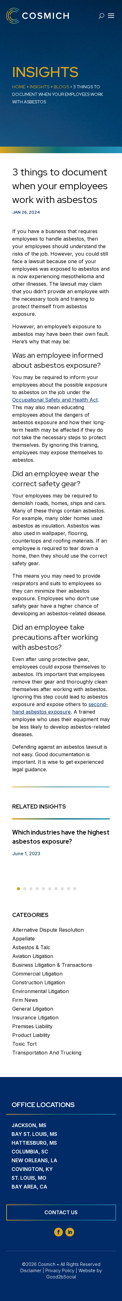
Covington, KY (32, 1169)
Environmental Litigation (40, 991)
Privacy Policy (59, 1270)
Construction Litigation (38, 982)
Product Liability (31, 1035)
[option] (61, 840)
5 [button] (43, 888)
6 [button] (49, 888)
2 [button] (24, 888)
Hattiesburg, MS (34, 1143)
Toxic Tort (24, 1044)
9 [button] (68, 888)
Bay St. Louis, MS (34, 1134)
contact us (61, 1212)
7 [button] (56, 888)
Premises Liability (32, 1026)
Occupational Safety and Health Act (55, 400)
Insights (39, 87)
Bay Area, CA (29, 1187)
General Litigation (32, 1009)
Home (18, 87)
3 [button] (31, 888)
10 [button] (74, 888)
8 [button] (62, 888)
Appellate (23, 938)
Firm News (25, 1000)
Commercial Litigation (37, 974)
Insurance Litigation (35, 1017)
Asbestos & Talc (31, 947)
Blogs (61, 87)
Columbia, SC (30, 1151)
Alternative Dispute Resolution (48, 930)
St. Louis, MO (29, 1178)
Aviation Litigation (32, 956)
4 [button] (37, 888)
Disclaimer (30, 1270)
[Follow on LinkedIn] (69, 1232)
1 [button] (18, 888)
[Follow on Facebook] (58, 1232)
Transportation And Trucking (46, 1052)
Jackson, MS (29, 1125)
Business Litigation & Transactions (52, 965)
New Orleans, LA (34, 1160)
